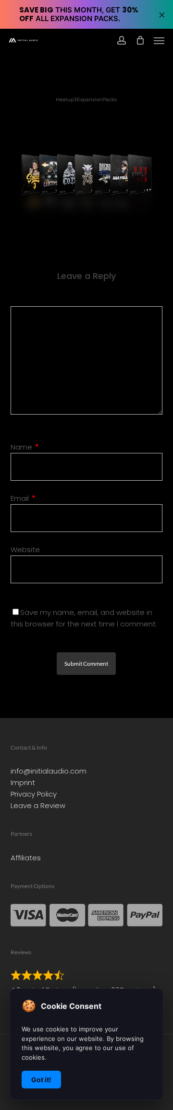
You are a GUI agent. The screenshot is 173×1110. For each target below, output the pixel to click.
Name (25, 447)
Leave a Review (38, 805)
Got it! (41, 1079)
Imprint (23, 782)
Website (25, 549)
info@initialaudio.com (48, 771)
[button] (159, 40)
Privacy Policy (34, 794)
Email (23, 498)
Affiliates (26, 858)
